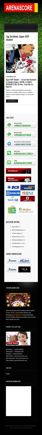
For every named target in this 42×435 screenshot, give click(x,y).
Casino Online (16, 233)
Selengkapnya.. (12, 101)
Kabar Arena (16, 236)
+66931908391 (19, 349)
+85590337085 (19, 351)
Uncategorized (16, 246)
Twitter (8, 374)
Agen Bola (15, 227)
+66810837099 (17, 354)
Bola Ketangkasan (17, 230)
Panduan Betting (17, 240)
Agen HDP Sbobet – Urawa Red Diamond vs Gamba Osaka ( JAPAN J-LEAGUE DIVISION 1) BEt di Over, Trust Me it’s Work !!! (21, 83)
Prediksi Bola (16, 243)
